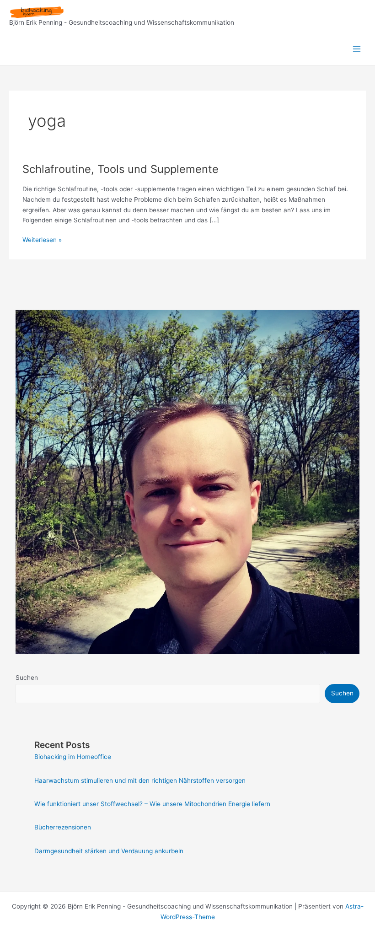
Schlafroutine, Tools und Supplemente (120, 169)
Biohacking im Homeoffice (72, 756)
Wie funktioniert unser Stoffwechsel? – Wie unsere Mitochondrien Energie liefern (152, 803)
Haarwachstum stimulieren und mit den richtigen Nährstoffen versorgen (140, 780)
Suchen (27, 677)
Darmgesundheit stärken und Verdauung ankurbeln (108, 851)
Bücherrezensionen (62, 827)
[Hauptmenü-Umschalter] (357, 49)
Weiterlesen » (42, 240)
